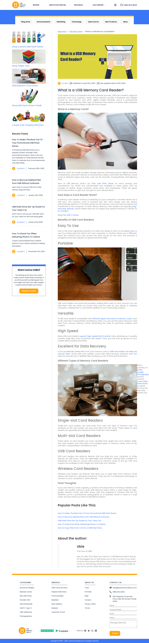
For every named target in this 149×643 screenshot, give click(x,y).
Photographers (26, 616)
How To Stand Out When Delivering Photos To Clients (26, 235)
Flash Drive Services (59, 588)
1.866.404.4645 (130, 5)
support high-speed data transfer (94, 336)
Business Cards (26, 592)
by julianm (21, 168)
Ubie (80, 546)
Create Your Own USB (57, 5)
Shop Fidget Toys (20, 65)
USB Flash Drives (75, 31)
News (125, 22)
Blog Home (25, 22)
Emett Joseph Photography (143, 372)
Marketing (61, 22)
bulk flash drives (105, 183)
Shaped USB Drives (58, 592)
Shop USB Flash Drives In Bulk (26, 105)
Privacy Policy (90, 604)
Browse (36, 5)
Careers (88, 600)
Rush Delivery (56, 604)
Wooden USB (25, 600)
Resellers (55, 600)
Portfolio (88, 592)
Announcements (43, 22)
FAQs (87, 588)
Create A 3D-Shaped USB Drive (28, 125)
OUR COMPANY (98, 5)
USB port (133, 233)
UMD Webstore (26, 612)
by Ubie (65, 83)
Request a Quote (29, 291)
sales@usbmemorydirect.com (125, 588)
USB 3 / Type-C (26, 608)
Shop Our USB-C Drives (68, 215)
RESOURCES (78, 5)
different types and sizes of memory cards (112, 318)
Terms (87, 608)
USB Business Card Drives (25, 85)
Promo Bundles (57, 596)
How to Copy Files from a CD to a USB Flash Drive (80, 528)
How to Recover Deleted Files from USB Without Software (26, 182)
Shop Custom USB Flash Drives (27, 46)
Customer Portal (58, 612)
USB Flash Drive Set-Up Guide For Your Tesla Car (28, 208)
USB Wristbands (26, 604)
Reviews (54, 608)
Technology (76, 22)
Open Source (93, 22)
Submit (115, 633)
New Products (111, 22)
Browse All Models (27, 588)
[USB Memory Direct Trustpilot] (54, 631)
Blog (86, 596)
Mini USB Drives (26, 596)
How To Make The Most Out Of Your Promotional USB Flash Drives (27, 142)
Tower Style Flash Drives (142, 382)
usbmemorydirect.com (77, 641)
